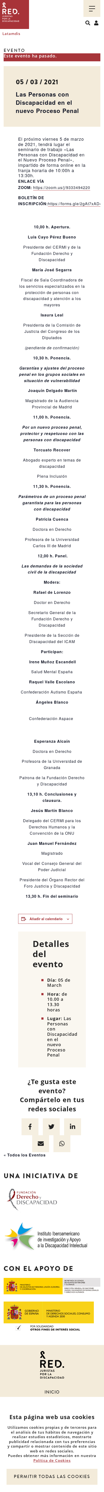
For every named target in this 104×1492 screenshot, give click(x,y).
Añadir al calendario (46, 918)
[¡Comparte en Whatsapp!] (61, 1143)
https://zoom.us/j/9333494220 (61, 187)
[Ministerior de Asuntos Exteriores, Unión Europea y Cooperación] (52, 1286)
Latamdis (11, 33)
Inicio (52, 1392)
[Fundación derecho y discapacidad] (32, 1199)
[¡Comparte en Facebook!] (30, 1126)
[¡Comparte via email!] (40, 1143)
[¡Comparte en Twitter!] (51, 1126)
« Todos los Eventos (25, 1155)
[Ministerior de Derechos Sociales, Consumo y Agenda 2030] (49, 1315)
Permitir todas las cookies (52, 1476)
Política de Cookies (52, 1460)
